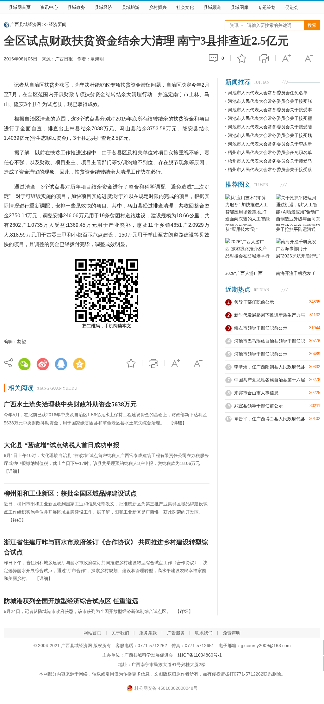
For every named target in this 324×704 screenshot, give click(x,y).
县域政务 (76, 7)
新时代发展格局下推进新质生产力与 (269, 315)
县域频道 (212, 7)
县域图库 (239, 7)
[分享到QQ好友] (61, 364)
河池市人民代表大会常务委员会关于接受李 (270, 109)
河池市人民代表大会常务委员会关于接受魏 (270, 135)
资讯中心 (49, 7)
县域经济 (103, 7)
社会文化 (185, 7)
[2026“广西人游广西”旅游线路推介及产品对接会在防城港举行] (247, 254)
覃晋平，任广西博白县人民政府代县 (269, 418)
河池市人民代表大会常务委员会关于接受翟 (270, 118)
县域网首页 (20, 7)
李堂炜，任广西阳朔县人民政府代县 (269, 366)
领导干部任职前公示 (254, 302)
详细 (177, 422)
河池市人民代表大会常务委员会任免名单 (268, 92)
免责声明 (231, 632)
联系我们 (204, 632)
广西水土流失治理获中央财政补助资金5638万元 (70, 404)
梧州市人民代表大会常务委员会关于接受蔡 (270, 169)
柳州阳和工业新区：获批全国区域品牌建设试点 (70, 493)
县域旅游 (131, 7)
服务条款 (148, 632)
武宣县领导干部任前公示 (258, 405)
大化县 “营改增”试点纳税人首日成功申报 (61, 445)
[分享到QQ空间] (79, 364)
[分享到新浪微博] (42, 364)
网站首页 (92, 632)
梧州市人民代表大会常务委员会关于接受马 (270, 161)
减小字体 (309, 58)
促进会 (291, 7)
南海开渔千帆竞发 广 (296, 273)
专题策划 (267, 7)
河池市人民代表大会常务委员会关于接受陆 (270, 126)
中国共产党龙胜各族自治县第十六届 (269, 379)
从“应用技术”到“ (241, 229)
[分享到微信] (24, 364)
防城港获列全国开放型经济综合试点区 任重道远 (71, 600)
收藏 (241, 58)
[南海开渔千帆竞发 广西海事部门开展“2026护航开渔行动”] (298, 254)
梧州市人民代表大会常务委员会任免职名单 (270, 152)
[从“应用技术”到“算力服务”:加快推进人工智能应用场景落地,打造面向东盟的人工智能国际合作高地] (247, 210)
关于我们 (120, 632)
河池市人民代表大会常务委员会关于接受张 (270, 101)
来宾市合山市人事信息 (256, 392)
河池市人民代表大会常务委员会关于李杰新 (270, 143)
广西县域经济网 (25, 24)
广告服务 (176, 632)
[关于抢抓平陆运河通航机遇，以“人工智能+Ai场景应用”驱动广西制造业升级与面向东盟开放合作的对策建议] (298, 210)
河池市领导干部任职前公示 (260, 353)
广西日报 (64, 58)
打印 (264, 58)
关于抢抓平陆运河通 (296, 229)
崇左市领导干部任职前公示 (260, 327)
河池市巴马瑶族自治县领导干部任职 (269, 340)
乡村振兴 (158, 7)
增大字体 (286, 58)
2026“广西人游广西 (244, 273)
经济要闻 (57, 24)
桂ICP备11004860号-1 (200, 655)
